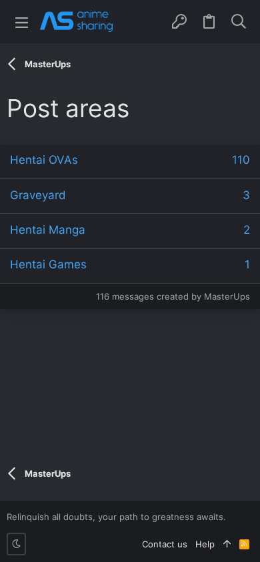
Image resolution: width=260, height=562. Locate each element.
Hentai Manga (47, 229)
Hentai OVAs (44, 159)
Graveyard (38, 195)
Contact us (164, 544)
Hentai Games (48, 264)
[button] (22, 21)
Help (205, 544)
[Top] (227, 544)
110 (241, 159)
